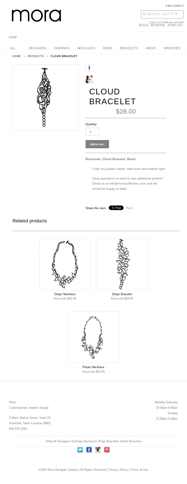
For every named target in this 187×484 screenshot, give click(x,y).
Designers (64, 441)
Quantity (91, 124)
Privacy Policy (118, 469)
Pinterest (107, 450)
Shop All (51, 441)
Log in (153, 22)
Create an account (172, 22)
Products (36, 56)
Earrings (77, 441)
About (124, 441)
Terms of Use (139, 469)
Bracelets (113, 441)
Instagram (98, 450)
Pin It (129, 208)
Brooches (135, 441)
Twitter (79, 450)
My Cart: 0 (174, 6)
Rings (102, 441)
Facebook (89, 450)
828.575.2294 (18, 428)
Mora (12, 402)
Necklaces (90, 441)
